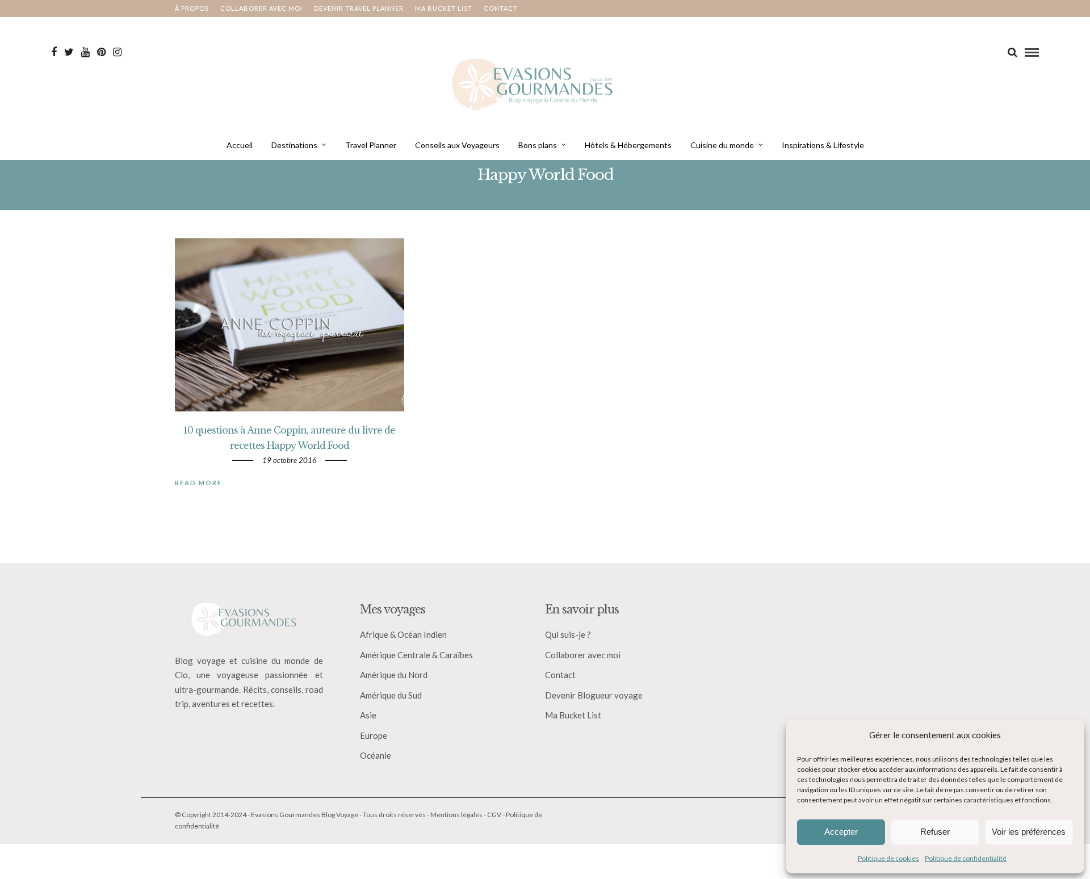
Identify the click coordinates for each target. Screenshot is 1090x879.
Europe (373, 735)
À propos (192, 8)
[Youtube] (85, 52)
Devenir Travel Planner (359, 8)
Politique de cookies (888, 858)
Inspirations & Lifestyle (823, 145)
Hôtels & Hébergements (628, 145)
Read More (198, 482)
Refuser (935, 831)
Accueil (240, 145)
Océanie (375, 755)
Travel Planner (370, 145)
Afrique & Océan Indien (403, 634)
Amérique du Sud (391, 695)
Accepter (841, 831)
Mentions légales (456, 814)
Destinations (294, 145)
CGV (494, 814)
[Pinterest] (101, 52)
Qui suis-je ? (568, 634)
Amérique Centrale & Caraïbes (416, 655)
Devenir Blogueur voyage (594, 695)
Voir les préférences (1029, 831)
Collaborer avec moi (261, 8)
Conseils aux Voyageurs (457, 145)
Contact (501, 8)
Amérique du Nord (393, 675)
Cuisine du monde (722, 145)
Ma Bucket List (573, 715)
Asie (368, 715)
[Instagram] (117, 52)
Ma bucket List (443, 8)
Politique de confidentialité (966, 858)
